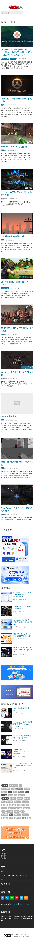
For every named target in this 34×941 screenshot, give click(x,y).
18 (16, 150)
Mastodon (15, 904)
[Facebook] (2, 898)
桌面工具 (19, 808)
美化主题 (5, 818)
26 (16, 334)
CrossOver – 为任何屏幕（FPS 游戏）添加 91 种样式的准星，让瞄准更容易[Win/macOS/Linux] (16, 52)
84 (16, 378)
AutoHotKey (6, 789)
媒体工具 (17, 802)
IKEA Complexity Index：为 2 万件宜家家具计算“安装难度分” (22, 765)
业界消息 (13, 798)
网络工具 (25, 815)
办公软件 (27, 798)
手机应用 (20, 805)
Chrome (19, 789)
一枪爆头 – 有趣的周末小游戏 (14, 236)
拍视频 (4, 808)
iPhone (21, 792)
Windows (13, 59)
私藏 (22, 811)
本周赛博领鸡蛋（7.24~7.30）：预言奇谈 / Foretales (21, 752)
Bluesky (21, 904)
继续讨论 (3, 858)
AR (20, 785)
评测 (11, 818)
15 (15, 240)
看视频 (17, 811)
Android (4, 785)
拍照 (26, 805)
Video (11, 795)
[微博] (16, 898)
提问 (2, 879)
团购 (3, 802)
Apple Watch (13, 785)
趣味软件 (17, 818)
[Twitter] (21, 898)
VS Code (22, 795)
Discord (28, 904)
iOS (10, 792)
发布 (2, 871)
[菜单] (2, 2)
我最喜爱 (12, 805)
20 (16, 105)
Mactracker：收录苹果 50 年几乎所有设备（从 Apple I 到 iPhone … (23, 650)
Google (4, 792)
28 (16, 514)
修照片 (20, 798)
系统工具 (17, 815)
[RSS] (26, 898)
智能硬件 (11, 808)
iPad (15, 792)
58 (16, 468)
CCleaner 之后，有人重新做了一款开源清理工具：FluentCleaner (22, 595)
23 (16, 198)
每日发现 (26, 808)
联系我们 (3, 856)
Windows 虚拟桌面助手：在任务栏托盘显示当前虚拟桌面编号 (22, 622)
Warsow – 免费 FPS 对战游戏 (14, 147)
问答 (23, 818)
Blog (13, 789)
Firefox (27, 789)
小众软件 (11, 934)
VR (16, 795)
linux (26, 792)
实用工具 (5, 805)
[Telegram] (7, 898)
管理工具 (5, 815)
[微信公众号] (12, 898)
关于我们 (3, 854)
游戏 (2, 59)
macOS (7, 59)
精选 (11, 815)
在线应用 (10, 802)
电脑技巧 (10, 811)
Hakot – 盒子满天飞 (9, 416)
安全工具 (25, 802)
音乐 (28, 818)
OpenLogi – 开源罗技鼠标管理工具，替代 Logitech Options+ (22, 724)
